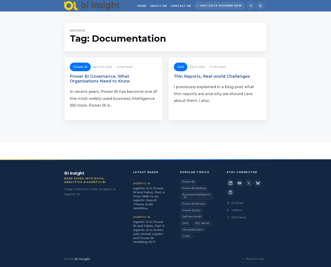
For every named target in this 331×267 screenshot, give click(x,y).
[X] (249, 183)
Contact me (181, 5)
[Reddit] (230, 192)
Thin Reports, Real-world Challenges (212, 76)
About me (158, 5)
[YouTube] (239, 183)
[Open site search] (251, 5)
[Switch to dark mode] (260, 5)
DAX (180, 66)
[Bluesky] (258, 183)
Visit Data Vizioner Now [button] (221, 5)
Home (141, 5)
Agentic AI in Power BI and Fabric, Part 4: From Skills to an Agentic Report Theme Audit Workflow (149, 198)
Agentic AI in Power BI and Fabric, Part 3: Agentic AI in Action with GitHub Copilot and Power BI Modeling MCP (149, 232)
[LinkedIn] (230, 183)
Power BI (80, 66)
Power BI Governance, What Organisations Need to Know (100, 78)
